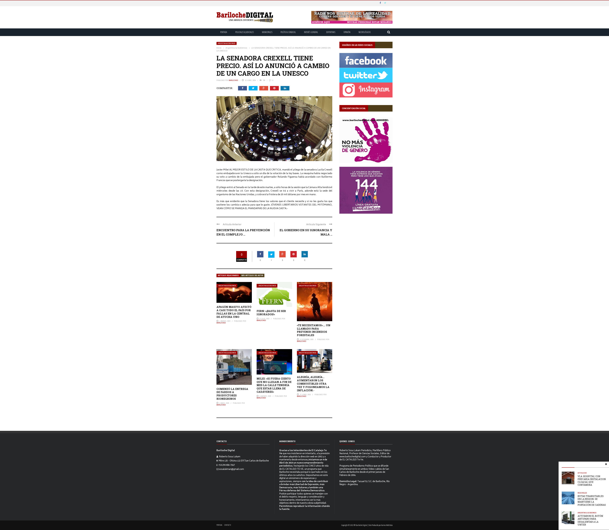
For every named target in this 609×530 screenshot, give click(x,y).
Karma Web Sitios (387, 525)
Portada (223, 32)
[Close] (606, 465)
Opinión (347, 32)
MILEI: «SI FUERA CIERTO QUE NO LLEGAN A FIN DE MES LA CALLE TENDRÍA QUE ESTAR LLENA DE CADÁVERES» (274, 385)
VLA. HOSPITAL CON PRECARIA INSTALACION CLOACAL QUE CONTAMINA (592, 481)
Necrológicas (365, 32)
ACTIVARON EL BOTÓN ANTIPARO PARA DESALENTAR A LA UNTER (590, 520)
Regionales (582, 493)
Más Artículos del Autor (252, 275)
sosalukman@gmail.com (231, 469)
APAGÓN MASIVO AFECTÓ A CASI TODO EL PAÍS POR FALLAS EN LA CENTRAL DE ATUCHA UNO (233, 311)
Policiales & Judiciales (244, 32)
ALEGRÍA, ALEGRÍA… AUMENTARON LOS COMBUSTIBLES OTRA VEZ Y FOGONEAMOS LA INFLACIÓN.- (313, 383)
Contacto (227, 525)
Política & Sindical (288, 32)
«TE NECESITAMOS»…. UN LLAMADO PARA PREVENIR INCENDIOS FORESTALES (313, 330)
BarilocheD (233, 80)
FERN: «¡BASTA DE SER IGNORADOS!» (271, 312)
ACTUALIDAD (582, 473)
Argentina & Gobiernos (226, 43)
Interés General (311, 32)
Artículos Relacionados (228, 275)
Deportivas (330, 32)
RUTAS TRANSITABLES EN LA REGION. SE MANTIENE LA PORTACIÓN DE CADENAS (592, 500)
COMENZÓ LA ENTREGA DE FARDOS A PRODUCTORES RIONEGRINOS (232, 393)
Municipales (267, 32)
